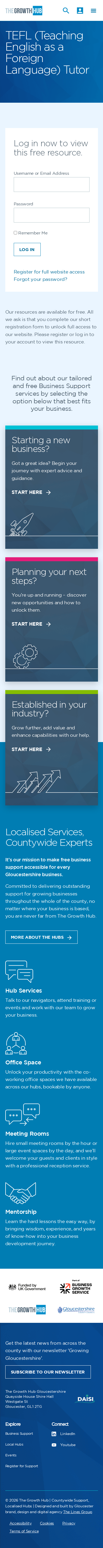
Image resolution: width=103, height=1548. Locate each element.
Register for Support (21, 1466)
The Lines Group (77, 1512)
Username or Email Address (41, 174)
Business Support (19, 1433)
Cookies (47, 1523)
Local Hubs (14, 1444)
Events (10, 1455)
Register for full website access (49, 272)
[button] (93, 10)
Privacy (68, 1523)
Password (23, 204)
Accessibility (21, 1523)
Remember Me (32, 233)
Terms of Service (24, 1531)
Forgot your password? (40, 279)
